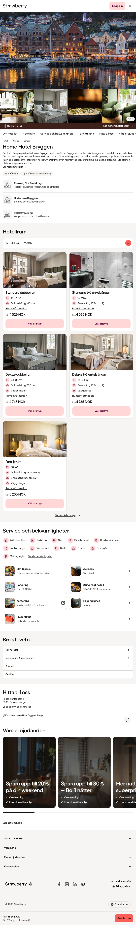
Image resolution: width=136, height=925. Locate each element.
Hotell (5, 141)
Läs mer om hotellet (13, 167)
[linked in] (75, 884)
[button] (35, 270)
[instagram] (67, 884)
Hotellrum (29, 134)
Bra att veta (87, 134)
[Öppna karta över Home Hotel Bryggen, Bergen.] (127, 720)
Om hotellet (10, 134)
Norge (16, 141)
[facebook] (59, 884)
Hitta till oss (106, 134)
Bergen (27, 141)
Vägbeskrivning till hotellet (17, 707)
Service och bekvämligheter (57, 134)
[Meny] (130, 6)
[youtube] (83, 884)
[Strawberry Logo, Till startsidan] (15, 6)
